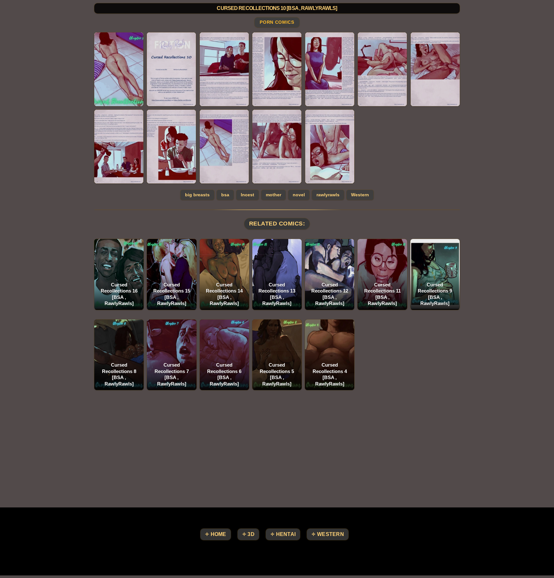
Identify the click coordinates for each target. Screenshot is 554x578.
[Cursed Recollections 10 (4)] (276, 69)
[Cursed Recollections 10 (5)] (329, 69)
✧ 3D (248, 534)
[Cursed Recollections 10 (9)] (171, 146)
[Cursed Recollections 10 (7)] (435, 69)
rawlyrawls (328, 194)
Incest (247, 194)
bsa (225, 194)
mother (273, 194)
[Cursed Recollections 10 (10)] (224, 146)
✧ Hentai (283, 534)
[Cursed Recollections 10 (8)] (118, 146)
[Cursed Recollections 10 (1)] (118, 69)
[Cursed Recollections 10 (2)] (171, 69)
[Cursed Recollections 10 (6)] (382, 69)
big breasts (197, 194)
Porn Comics (277, 22)
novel (299, 194)
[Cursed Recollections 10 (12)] (329, 146)
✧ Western (327, 534)
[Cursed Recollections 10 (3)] (224, 69)
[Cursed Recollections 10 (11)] (276, 146)
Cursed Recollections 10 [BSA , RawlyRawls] (277, 8)
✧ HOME (215, 534)
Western (360, 194)
